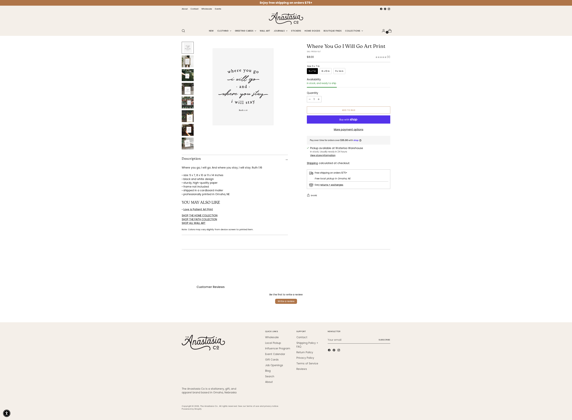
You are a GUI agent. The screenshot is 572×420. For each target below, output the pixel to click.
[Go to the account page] (382, 31)
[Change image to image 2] (188, 61)
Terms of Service (307, 363)
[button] (6, 413)
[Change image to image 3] (188, 75)
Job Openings (274, 365)
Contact (301, 337)
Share (314, 195)
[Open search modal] (183, 31)
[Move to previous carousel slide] (380, 261)
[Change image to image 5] (188, 102)
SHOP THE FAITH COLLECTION (199, 219)
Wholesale (272, 337)
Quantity (312, 93)
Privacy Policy (305, 358)
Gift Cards (272, 359)
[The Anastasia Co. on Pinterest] (385, 9)
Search (269, 376)
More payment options (348, 129)
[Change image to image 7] (188, 130)
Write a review (286, 301)
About (269, 382)
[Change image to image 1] (188, 48)
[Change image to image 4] (188, 89)
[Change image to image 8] (188, 143)
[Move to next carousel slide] (387, 261)
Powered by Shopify (192, 409)
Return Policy (304, 352)
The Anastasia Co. (209, 406)
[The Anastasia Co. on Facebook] (381, 9)
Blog (268, 371)
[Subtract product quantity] (318, 99)
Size (313, 66)
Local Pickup (273, 343)
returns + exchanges (331, 184)
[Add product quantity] (309, 99)
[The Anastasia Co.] (286, 18)
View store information (322, 155)
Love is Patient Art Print (198, 209)
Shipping (312, 163)
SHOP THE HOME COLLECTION (199, 215)
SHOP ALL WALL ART (193, 223)
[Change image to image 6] (188, 116)
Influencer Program (277, 348)
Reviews (301, 369)
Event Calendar (275, 354)
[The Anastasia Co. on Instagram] (389, 9)
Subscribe (384, 339)
